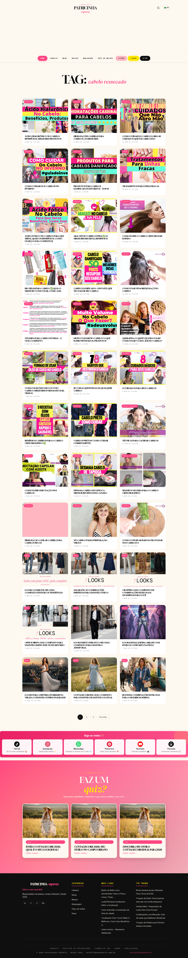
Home (42, 58)
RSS (43, 903)
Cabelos (54, 58)
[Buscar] (158, 7)
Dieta (74, 913)
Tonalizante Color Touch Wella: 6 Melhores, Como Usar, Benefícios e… (115, 921)
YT (31, 903)
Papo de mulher (105, 58)
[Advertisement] (94, 35)
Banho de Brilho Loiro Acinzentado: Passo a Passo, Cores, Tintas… (113, 893)
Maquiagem (88, 58)
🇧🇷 (166, 8)
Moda (65, 58)
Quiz (133, 58)
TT (37, 903)
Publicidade (131, 948)
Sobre (117, 948)
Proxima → (104, 717)
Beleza (75, 58)
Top (145, 58)
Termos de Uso (102, 948)
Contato (54, 948)
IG (25, 903)
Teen (121, 58)
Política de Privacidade (76, 948)
